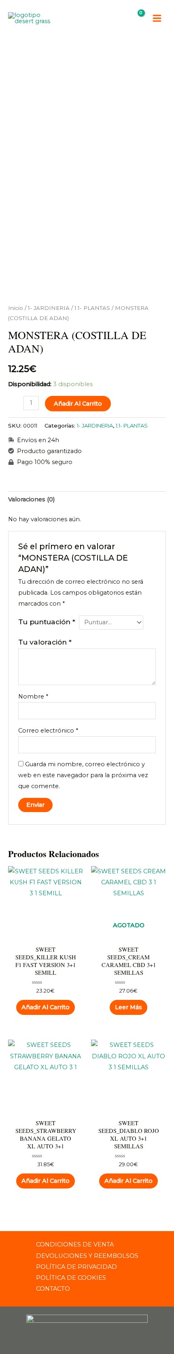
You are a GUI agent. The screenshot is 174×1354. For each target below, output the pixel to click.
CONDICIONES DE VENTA (75, 1244)
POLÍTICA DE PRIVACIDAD (76, 1266)
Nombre (33, 696)
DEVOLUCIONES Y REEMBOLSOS (87, 1255)
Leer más (128, 1007)
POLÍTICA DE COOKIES (71, 1277)
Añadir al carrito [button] (45, 1007)
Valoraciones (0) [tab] (31, 499)
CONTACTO (53, 1288)
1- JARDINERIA (49, 308)
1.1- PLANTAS (92, 308)
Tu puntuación (46, 621)
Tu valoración (45, 642)
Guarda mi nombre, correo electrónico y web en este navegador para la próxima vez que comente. (83, 775)
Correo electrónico (48, 730)
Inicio (15, 308)
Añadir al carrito (78, 403)
